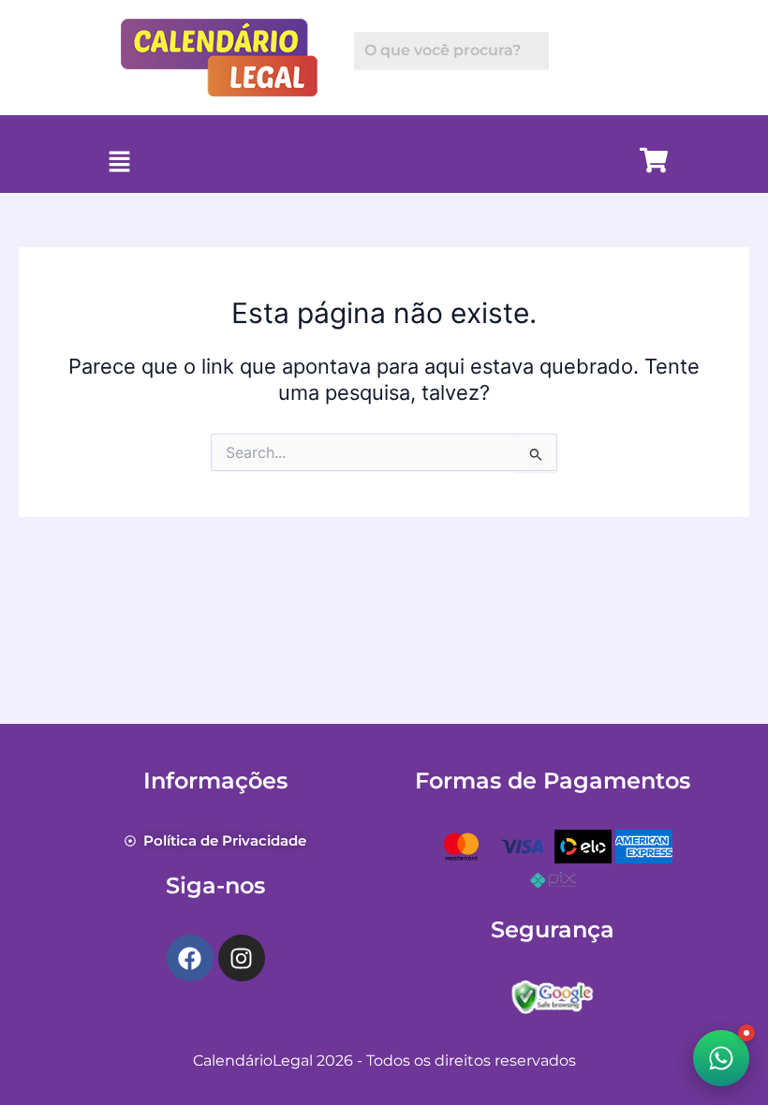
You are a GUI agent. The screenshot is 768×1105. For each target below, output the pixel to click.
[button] (119, 163)
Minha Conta (395, 163)
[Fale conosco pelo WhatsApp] (721, 1058)
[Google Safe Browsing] (552, 995)
